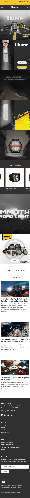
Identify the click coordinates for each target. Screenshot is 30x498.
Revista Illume (15, 277)
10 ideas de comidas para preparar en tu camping (15, 379)
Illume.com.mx (7, 492)
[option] (15, 25)
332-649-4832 (11, 411)
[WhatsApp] (11, 415)
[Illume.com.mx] (15, 7)
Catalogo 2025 (5, 432)
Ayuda (3, 427)
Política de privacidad (7, 442)
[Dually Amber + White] (15, 177)
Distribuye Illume (5, 425)
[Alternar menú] (2, 7)
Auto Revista (4, 429)
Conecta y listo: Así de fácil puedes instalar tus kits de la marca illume (14, 300)
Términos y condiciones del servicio (10, 447)
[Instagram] (5, 415)
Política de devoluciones (7, 444)
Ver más (15, 260)
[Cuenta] (24, 7)
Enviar (5, 471)
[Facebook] (2, 415)
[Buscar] (5, 7)
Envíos (3, 449)
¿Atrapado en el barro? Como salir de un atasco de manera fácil (14, 340)
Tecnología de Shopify (15, 492)
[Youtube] (8, 415)
